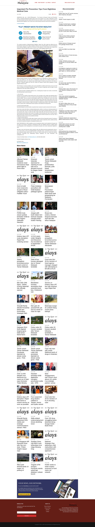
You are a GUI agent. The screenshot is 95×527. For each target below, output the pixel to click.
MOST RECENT (41, 2)
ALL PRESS (48, 2)
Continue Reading (20, 23)
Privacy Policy (47, 508)
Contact (47, 511)
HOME (36, 2)
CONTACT (54, 2)
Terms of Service (47, 506)
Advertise (47, 509)
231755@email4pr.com (32, 136)
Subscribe (27, 515)
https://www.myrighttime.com (22, 142)
